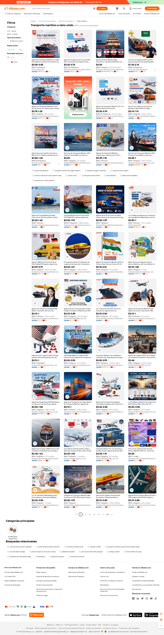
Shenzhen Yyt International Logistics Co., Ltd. (78, 225)
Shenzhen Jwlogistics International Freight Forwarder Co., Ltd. (110, 69)
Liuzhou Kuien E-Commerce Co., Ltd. (44, 365)
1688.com (59, 625)
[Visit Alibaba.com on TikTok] (155, 598)
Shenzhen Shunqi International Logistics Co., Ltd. (46, 458)
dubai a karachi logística (130, 175)
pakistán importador (68, 551)
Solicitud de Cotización (76, 576)
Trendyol (106, 625)
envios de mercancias (77, 556)
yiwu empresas (111, 175)
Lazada (82, 625)
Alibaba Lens (15, 615)
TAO (99, 625)
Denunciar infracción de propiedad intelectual (112, 590)
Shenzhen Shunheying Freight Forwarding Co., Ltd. (110, 505)
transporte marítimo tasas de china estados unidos (123, 547)
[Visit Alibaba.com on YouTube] (151, 598)
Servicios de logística (66, 21)
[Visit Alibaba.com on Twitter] (142, 598)
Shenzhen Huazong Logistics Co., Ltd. (141, 163)
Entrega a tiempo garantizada (46, 581)
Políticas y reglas (42, 595)
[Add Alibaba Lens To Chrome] (36, 615)
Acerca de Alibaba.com (12, 567)
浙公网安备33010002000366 (118, 632)
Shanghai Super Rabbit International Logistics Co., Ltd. (110, 225)
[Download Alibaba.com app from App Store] (135, 615)
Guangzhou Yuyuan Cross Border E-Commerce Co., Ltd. (46, 272)
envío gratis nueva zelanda (91, 175)
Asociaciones (136, 589)
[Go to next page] (112, 514)
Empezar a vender (138, 576)
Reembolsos (104, 585)
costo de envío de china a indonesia (20, 547)
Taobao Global (91, 625)
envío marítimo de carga (134, 551)
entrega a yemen (114, 551)
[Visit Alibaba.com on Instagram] (146, 598)
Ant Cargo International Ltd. (137, 69)
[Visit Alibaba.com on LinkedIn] (138, 598)
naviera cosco (72, 175)
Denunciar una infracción (109, 595)
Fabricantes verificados (76, 572)
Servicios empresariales (47, 21)
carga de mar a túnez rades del (44, 180)
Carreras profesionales (12, 585)
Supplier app (94, 615)
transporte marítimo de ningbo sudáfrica (67, 170)
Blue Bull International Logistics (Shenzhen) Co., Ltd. (78, 69)
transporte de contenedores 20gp (20, 556)
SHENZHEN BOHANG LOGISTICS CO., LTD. (78, 163)
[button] (94, 8)
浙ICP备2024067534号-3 (139, 632)
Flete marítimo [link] (82, 21)
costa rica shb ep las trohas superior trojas (47, 175)
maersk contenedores (41, 170)
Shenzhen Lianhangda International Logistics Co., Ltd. (46, 116)
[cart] (124, 9)
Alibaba (33, 21)
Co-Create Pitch (10, 576)
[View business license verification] (102, 632)
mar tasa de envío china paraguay (92, 551)
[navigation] (17, 268)
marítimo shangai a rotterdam (96, 170)
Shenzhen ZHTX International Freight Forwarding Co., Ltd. (78, 272)
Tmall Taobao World (71, 625)
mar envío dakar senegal (17, 551)
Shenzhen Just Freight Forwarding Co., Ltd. (46, 318)
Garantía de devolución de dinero (47, 576)
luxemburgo (41, 556)
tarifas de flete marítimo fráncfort (49, 547)
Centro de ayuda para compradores (112, 572)
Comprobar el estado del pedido (143, 581)
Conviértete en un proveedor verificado (146, 585)
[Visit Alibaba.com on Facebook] (133, 598)
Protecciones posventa (44, 585)
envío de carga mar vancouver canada (43, 551)
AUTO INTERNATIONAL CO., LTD (75, 318)
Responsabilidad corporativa (14, 581)
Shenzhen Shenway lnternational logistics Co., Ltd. (110, 163)
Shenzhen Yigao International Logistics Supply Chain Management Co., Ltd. (142, 116)
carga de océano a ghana (120, 170)
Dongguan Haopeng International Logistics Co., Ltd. (78, 365)
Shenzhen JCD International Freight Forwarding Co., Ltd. (142, 458)
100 (107, 514)
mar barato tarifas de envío (74, 547)
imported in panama (57, 556)
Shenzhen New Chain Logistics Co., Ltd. (142, 412)
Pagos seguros (41, 572)
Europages (114, 625)
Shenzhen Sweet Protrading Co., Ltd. (141, 272)
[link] (161, 614)
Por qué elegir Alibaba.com (13, 572)
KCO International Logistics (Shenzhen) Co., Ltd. (110, 272)
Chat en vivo (104, 576)
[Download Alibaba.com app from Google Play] (152, 615)
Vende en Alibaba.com (139, 572)
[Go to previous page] (76, 514)
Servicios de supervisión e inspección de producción (49, 590)
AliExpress (50, 625)
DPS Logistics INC (38, 69)
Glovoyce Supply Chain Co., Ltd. (75, 458)
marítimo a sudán (95, 547)
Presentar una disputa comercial (111, 581)
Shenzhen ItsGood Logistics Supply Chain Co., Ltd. (110, 412)
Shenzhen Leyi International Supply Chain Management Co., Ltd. (46, 505)
